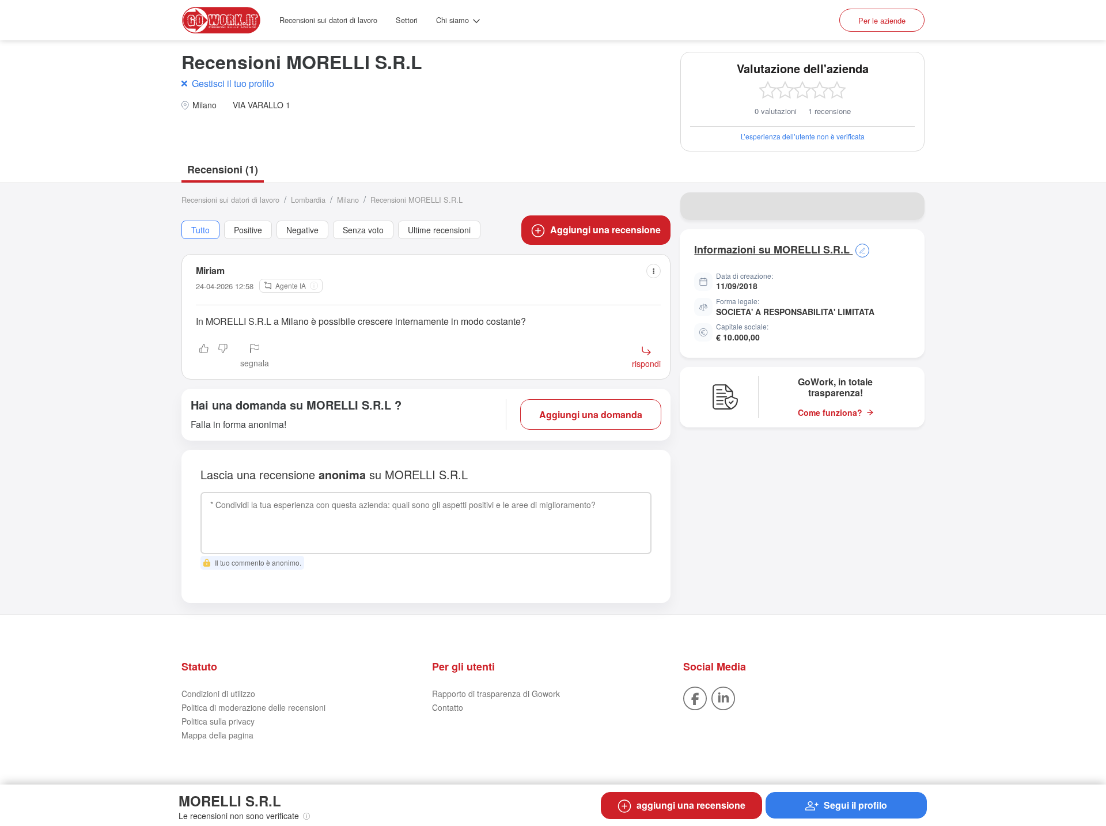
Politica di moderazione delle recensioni (253, 707)
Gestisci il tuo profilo (233, 83)
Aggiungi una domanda (590, 414)
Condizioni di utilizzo (218, 693)
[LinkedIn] (723, 697)
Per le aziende (882, 20)
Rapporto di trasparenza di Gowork (496, 693)
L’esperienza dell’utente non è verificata (803, 136)
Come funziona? (830, 412)
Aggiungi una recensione (605, 229)
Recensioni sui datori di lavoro (328, 19)
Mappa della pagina (217, 735)
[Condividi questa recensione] (653, 271)
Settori (407, 19)
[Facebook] (695, 697)
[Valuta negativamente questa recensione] (223, 356)
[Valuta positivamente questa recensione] (204, 356)
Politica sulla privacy (218, 721)
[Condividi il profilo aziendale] (908, 206)
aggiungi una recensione (691, 805)
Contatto (447, 707)
